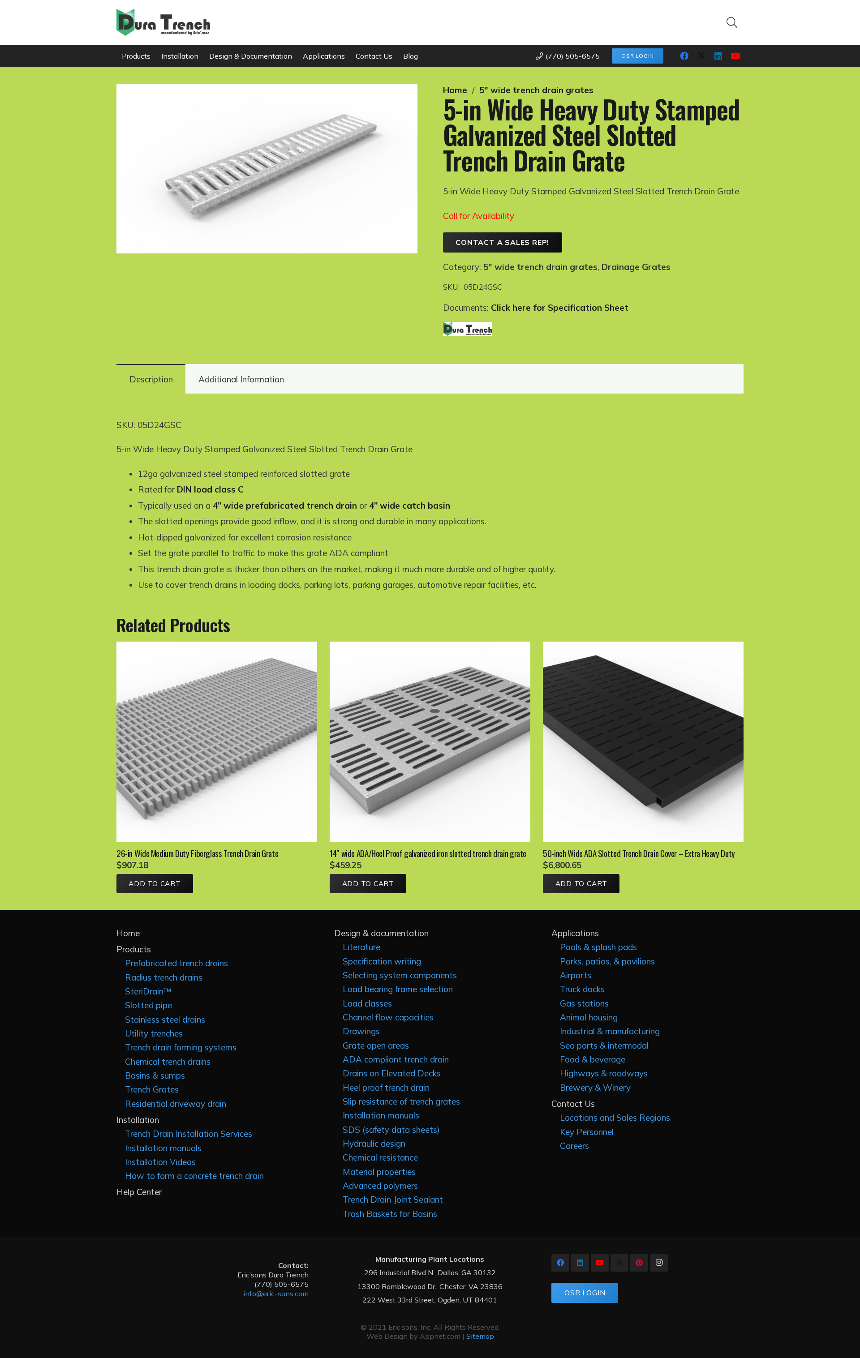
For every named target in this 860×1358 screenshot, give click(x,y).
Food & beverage (592, 1059)
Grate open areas (376, 1045)
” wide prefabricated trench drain (287, 505)
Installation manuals (163, 1148)
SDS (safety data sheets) (391, 1129)
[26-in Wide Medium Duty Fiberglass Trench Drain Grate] (216, 647)
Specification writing (382, 961)
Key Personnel (587, 1132)
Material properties (379, 1171)
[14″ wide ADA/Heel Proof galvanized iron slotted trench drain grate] (430, 647)
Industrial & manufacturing (610, 1031)
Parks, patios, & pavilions (607, 961)
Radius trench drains (163, 977)
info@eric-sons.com (276, 1293)
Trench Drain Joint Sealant (393, 1199)
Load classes (367, 1003)
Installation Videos (160, 1162)
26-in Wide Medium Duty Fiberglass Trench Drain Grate (197, 853)
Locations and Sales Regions (615, 1117)
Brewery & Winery (595, 1087)
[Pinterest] (639, 1263)
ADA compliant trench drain (396, 1059)
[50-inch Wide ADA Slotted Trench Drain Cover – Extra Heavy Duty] (643, 647)
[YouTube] (735, 55)
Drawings (361, 1031)
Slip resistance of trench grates (401, 1101)
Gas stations (584, 1003)
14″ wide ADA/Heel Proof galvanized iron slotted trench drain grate (428, 853)
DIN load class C (210, 489)
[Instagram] (659, 1263)
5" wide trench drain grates (536, 90)
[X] (701, 55)
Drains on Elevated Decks (392, 1073)
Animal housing (589, 1017)
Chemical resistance (380, 1157)
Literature (361, 947)
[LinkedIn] (718, 55)
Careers (574, 1145)
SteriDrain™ (148, 991)
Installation (137, 1119)
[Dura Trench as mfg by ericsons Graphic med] (163, 22)
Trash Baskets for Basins (390, 1213)
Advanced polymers (380, 1185)
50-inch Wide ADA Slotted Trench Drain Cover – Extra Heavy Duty (639, 853)
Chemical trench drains (168, 1061)
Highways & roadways (604, 1073)
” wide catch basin (412, 505)
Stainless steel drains (165, 1019)
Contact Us (573, 1103)
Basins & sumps (155, 1075)
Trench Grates (152, 1089)
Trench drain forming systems (180, 1047)
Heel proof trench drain (386, 1087)
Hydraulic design (374, 1143)
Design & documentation (381, 933)
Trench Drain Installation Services (188, 1133)
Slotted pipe (148, 1005)
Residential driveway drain (175, 1103)
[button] (732, 22)
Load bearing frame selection (398, 989)
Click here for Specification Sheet (559, 307)
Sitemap (480, 1336)
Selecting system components (400, 975)
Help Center (139, 1192)
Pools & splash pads (598, 947)
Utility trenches (154, 1033)
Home (455, 90)
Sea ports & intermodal (604, 1045)
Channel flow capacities (388, 1017)
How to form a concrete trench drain (194, 1175)
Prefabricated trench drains (176, 963)
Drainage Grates (636, 266)
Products (133, 949)
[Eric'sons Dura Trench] (467, 330)
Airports (575, 975)
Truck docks (582, 989)
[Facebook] (683, 55)
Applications (575, 933)
